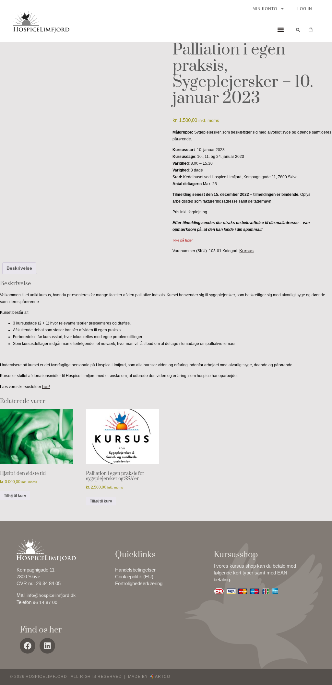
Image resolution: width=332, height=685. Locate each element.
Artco (162, 676)
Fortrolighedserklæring (138, 583)
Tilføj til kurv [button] (15, 495)
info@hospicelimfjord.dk (51, 595)
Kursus (246, 250)
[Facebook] (27, 646)
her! (46, 386)
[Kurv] (307, 29)
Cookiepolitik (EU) (134, 576)
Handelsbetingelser (135, 570)
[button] (280, 30)
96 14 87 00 (45, 602)
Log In (304, 8)
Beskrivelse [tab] (19, 268)
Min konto (265, 8)
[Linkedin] (47, 646)
